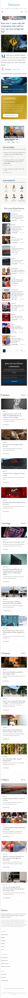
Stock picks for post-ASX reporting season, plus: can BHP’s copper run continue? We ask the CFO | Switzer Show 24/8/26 (17, 294)
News (12, 324)
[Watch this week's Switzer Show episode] (14, 134)
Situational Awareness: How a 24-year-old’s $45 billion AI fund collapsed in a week (13, 632)
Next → (22, 350)
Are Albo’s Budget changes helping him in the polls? (17, 280)
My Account (3, 974)
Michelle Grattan (14, 251)
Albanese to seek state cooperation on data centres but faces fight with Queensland (17, 340)
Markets (13, 224)
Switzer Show (14, 289)
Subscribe (3, 977)
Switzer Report (4, 934)
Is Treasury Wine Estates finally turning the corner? (17, 317)
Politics (13, 278)
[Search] (25, 12)
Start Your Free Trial (10, 115)
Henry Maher (14, 332)
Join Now (14, 381)
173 (17, 350)
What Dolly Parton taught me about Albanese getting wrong (18, 271)
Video (2, 949)
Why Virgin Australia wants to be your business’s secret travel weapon (17, 307)
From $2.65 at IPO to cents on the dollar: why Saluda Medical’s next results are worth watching (14, 161)
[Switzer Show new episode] (14, 18)
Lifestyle (13, 303)
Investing (3, 940)
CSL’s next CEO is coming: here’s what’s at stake (17, 261)
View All (24, 395)
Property (3, 943)
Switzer (14, 4)
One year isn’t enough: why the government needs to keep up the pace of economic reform (13, 888)
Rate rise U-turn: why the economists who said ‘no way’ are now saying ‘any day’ (13, 27)
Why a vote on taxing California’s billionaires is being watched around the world (17, 328)
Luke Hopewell (14, 232)
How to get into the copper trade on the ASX (17, 239)
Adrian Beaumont (14, 283)
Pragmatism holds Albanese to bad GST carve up (17, 249)
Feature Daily (14, 268)
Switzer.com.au (4, 960)
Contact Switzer (4, 980)
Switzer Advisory (5, 963)
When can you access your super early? (13, 542)
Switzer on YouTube (5, 966)
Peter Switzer (8, 69)
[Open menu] (2, 12)
